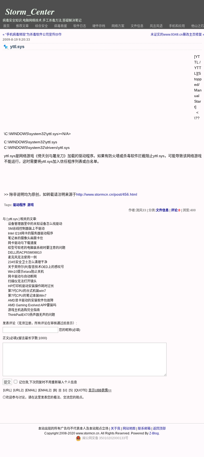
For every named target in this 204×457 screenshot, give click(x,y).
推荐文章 (22, 26)
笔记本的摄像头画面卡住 (25, 238)
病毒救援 (60, 26)
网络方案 (118, 26)
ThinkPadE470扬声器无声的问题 (31, 315)
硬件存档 (98, 26)
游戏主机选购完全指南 (24, 310)
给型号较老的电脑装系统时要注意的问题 (36, 248)
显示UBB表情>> (100, 390)
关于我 (115, 428)
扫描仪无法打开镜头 (22, 281)
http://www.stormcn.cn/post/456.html (106, 194)
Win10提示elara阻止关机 (26, 272)
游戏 (30, 205)
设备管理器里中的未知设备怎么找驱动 (35, 224)
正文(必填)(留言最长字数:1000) (25, 338)
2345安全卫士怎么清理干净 (27, 262)
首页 (6, 26)
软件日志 (79, 26)
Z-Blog (154, 433)
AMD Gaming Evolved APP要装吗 (32, 305)
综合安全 (41, 26)
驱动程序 (19, 205)
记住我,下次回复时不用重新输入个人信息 (48, 382)
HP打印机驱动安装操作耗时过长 (31, 286)
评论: (175, 210)
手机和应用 (177, 26)
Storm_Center (29, 11)
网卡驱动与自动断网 (22, 276)
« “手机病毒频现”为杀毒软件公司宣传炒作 (32, 34)
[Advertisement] (99, 91)
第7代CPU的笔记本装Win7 (27, 295)
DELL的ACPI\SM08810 (25, 252)
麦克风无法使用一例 (22, 257)
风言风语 (156, 26)
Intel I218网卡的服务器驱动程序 (30, 233)
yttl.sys (13, 219)
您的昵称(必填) (69, 330)
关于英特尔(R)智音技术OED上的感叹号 (36, 267)
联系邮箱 (144, 428)
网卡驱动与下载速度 (22, 243)
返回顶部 (159, 428)
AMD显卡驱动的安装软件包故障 (30, 300)
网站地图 (129, 428)
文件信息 (137, 26)
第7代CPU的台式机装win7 (27, 291)
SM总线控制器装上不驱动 (26, 228)
